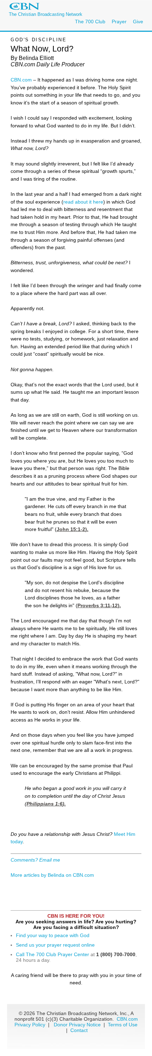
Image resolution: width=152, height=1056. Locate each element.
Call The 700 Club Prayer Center (52, 954)
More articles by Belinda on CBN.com (52, 875)
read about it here (83, 202)
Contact (79, 1030)
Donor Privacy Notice (77, 1024)
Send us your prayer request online (55, 945)
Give (138, 21)
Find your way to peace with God (52, 935)
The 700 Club (90, 21)
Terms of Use (123, 1024)
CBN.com (21, 80)
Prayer (119, 21)
